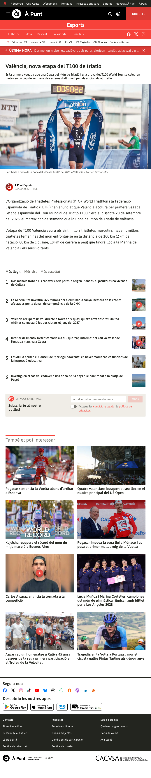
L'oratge (107, 3)
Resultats (78, 34)
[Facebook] (129, 34)
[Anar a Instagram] (21, 690)
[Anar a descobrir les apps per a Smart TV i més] (86, 706)
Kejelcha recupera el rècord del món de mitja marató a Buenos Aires (36, 544)
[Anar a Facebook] (5, 690)
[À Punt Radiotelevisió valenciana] (22, 758)
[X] (136, 34)
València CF (38, 42)
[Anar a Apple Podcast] (78, 690)
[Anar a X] (13, 690)
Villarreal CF (19, 42)
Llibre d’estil (10, 739)
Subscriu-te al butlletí (15, 733)
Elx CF (68, 42)
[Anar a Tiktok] (29, 690)
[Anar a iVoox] (70, 690)
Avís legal (106, 739)
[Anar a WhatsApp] (62, 690)
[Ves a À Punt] (27, 13)
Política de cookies (62, 746)
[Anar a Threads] (54, 690)
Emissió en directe (62, 726)
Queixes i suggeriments (114, 726)
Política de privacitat (15, 746)
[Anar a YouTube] (38, 690)
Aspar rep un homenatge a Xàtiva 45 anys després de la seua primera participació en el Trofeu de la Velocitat (38, 658)
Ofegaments (50, 3)
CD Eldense (100, 42)
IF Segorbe (16, 3)
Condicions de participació (67, 739)
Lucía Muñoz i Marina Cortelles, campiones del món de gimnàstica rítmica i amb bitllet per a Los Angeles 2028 (110, 600)
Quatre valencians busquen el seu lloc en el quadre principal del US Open (111, 491)
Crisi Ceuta (32, 3)
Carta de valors (109, 733)
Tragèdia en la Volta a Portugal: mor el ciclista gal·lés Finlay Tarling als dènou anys (110, 656)
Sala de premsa (109, 719)
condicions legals (103, 406)
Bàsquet (42, 34)
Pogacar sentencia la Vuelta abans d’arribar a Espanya (39, 491)
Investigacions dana (87, 3)
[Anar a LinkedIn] (86, 690)
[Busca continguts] (110, 14)
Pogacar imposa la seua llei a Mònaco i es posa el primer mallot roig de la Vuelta (109, 544)
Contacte (8, 719)
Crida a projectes (61, 733)
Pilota (28, 34)
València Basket (119, 42)
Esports (75, 25)
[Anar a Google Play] (15, 706)
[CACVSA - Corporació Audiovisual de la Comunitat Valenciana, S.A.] (121, 758)
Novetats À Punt (125, 3)
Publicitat (57, 719)
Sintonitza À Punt (13, 726)
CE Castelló (83, 42)
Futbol (12, 34)
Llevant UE (54, 42)
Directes (138, 13)
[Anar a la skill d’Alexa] (62, 706)
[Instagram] (143, 34)
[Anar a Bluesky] (46, 690)
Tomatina (66, 3)
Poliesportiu (59, 34)
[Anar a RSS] (94, 690)
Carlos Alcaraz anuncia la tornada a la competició (35, 598)
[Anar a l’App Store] (42, 706)
